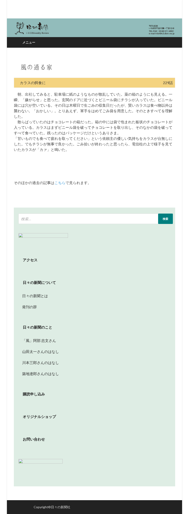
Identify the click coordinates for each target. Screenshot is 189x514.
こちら (59, 182)
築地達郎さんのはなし (38, 373)
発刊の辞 (29, 307)
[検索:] (95, 219)
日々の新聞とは (33, 296)
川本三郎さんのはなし (38, 362)
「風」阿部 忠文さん (37, 340)
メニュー (28, 42)
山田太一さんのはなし (38, 351)
